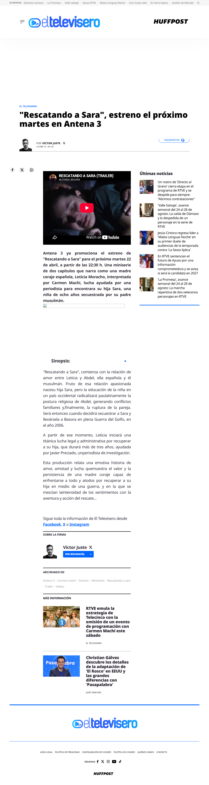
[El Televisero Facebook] (98, 762)
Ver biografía (74, 554)
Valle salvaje (72, 2)
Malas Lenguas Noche (113, 2)
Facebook (52, 524)
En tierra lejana (160, 2)
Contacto (161, 752)
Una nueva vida (138, 2)
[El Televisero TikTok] (120, 762)
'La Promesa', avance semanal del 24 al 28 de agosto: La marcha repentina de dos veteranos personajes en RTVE (178, 288)
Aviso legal (46, 752)
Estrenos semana (34, 2)
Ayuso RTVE (90, 2)
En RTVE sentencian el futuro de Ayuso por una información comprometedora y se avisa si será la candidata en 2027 (178, 264)
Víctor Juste (51, 143)
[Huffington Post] (171, 22)
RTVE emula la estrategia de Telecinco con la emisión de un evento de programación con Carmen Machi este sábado (108, 622)
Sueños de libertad (183, 2)
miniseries (97, 581)
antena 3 (48, 581)
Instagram (79, 524)
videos (60, 587)
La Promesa (54, 2)
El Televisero (28, 106)
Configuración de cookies (96, 752)
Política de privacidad (67, 752)
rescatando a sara (118, 581)
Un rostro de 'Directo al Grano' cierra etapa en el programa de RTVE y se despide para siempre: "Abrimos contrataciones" (176, 190)
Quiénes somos (145, 752)
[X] (64, 143)
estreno (84, 581)
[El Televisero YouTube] (114, 762)
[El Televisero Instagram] (108, 762)
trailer (49, 587)
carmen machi (66, 581)
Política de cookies (124, 752)
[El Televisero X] (102, 762)
